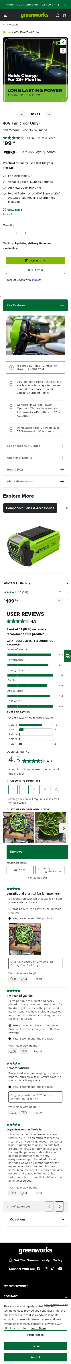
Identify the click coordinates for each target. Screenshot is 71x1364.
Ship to (10, 24)
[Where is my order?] (67, 656)
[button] (6, 15)
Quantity (8, 225)
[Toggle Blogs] (52, 446)
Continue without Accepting (56, 1304)
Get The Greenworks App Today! (38, 1260)
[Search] (57, 15)
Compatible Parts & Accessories (30, 508)
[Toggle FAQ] (43, 469)
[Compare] (63, 51)
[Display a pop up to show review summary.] (60, 593)
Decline (35, 1346)
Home (7, 32)
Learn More (38, 1328)
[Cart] (64, 15)
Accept (35, 1357)
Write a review (47, 137)
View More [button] (14, 210)
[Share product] (63, 42)
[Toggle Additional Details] (48, 458)
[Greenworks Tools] (34, 15)
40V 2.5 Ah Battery (17, 583)
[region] (35, 1331)
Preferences (35, 1335)
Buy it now (35, 270)
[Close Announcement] (65, 4)
